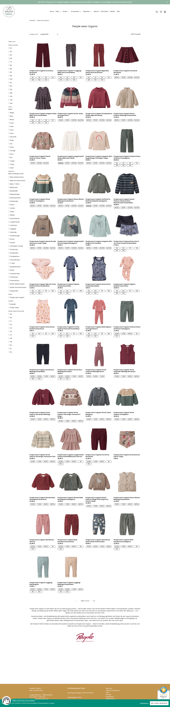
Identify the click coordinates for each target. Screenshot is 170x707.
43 (11, 328)
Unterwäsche (14, 280)
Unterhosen (14, 277)
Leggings (13, 229)
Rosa (11, 154)
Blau (11, 116)
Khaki (12, 140)
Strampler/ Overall (16, 246)
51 (10, 349)
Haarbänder (14, 201)
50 (11, 48)
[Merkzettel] (161, 11)
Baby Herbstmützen (17, 177)
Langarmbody (15, 222)
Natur (12, 147)
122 (11, 90)
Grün (11, 133)
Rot (11, 157)
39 (11, 318)
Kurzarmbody (14, 218)
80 (11, 65)
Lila (11, 144)
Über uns (109, 688)
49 (11, 342)
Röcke (12, 270)
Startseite (32, 20)
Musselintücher (15, 267)
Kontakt (108, 695)
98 (11, 76)
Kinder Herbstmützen (17, 284)
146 (11, 103)
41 (11, 321)
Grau (11, 130)
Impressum (110, 697)
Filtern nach (11, 41)
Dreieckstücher (15, 198)
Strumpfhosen (15, 260)
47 (11, 335)
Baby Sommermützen (17, 181)
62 (11, 55)
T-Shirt (12, 263)
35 (11, 314)
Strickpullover (14, 256)
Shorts (12, 239)
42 (11, 325)
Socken (12, 243)
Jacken (12, 208)
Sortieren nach (34, 34)
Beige (12, 113)
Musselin (13, 304)
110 (11, 83)
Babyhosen (14, 187)
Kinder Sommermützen (18, 287)
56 (11, 52)
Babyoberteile (15, 194)
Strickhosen (14, 249)
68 (11, 58)
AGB (107, 693)
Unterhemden (15, 274)
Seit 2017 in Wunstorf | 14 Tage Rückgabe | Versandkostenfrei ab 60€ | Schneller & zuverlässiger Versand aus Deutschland (85, 2)
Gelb (11, 126)
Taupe (12, 161)
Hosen (12, 205)
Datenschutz (110, 699)
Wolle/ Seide (14, 308)
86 (11, 69)
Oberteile (13, 232)
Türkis (12, 164)
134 (11, 96)
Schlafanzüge (15, 236)
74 (11, 62)
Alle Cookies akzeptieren (159, 703)
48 (11, 338)
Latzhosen (13, 225)
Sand (12, 168)
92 (11, 72)
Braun (12, 120)
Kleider (12, 215)
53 (11, 352)
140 (11, 100)
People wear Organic (17, 297)
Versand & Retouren (113, 690)
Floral (12, 123)
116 (11, 86)
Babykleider (14, 191)
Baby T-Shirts (14, 184)
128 (11, 93)
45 (11, 331)
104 (11, 79)
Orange (12, 151)
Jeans (12, 212)
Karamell (13, 137)
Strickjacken (14, 253)
